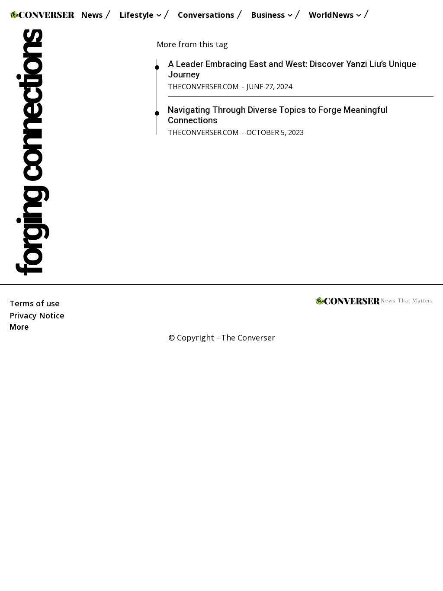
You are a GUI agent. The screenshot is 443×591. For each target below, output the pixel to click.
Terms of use (35, 303)
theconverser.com (203, 86)
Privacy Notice (37, 315)
